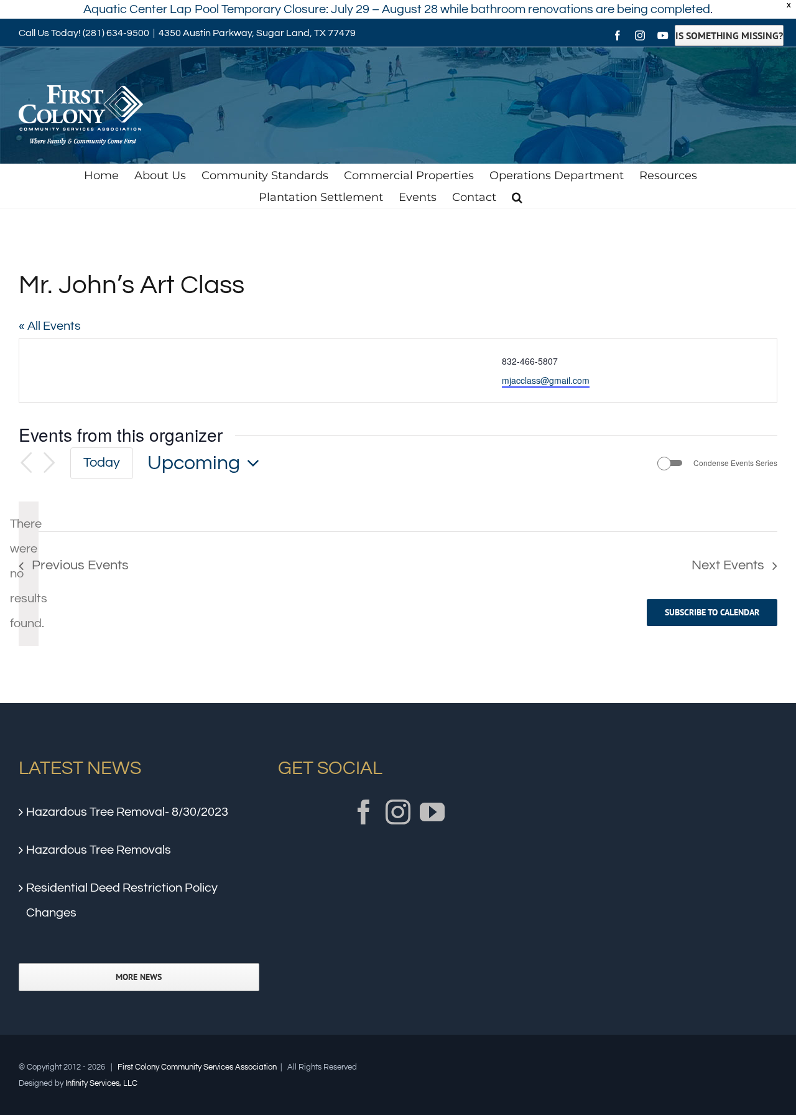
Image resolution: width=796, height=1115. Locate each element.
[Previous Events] (26, 463)
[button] (517, 197)
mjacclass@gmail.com (546, 380)
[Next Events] (49, 463)
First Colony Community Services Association (197, 1067)
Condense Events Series (735, 463)
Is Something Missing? (729, 35)
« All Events (50, 326)
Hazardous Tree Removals (98, 850)
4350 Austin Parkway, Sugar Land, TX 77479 (257, 33)
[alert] (29, 574)
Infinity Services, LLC (101, 1083)
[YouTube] (432, 812)
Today (101, 462)
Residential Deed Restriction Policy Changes (122, 900)
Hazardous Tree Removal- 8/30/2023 (127, 812)
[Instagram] (398, 812)
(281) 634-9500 (116, 33)
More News (139, 977)
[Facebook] (363, 812)
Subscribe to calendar (712, 612)
